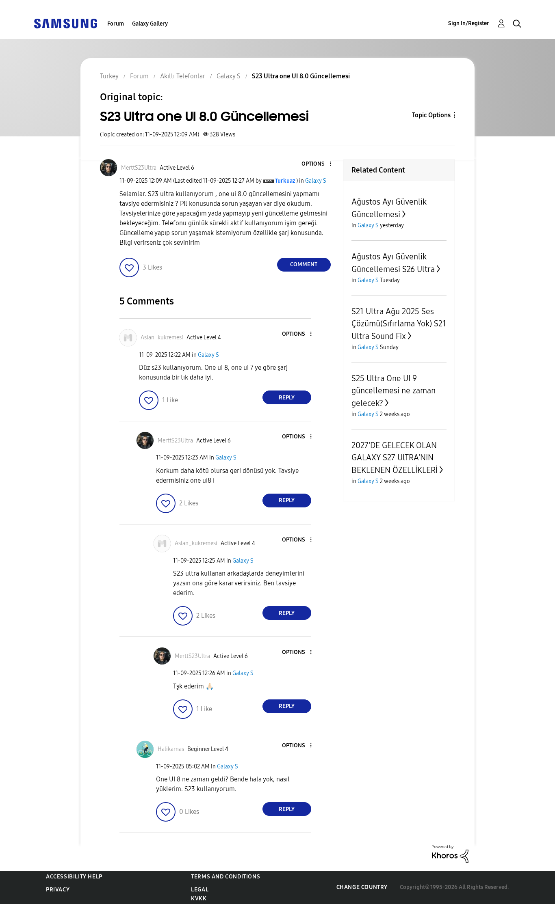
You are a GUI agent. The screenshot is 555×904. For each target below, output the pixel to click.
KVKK (198, 898)
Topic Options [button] (431, 115)
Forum (115, 23)
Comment (303, 264)
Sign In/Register (468, 23)
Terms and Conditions (225, 876)
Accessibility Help (74, 876)
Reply (287, 397)
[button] (316, 164)
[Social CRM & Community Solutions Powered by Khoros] (450, 853)
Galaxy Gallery (150, 23)
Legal (199, 889)
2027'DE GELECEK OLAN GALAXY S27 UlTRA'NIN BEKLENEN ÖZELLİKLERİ (394, 457)
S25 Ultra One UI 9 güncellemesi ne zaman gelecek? (393, 390)
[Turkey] (65, 23)
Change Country (362, 887)
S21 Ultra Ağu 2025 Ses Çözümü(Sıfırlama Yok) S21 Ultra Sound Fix (398, 323)
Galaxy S (315, 180)
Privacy (57, 889)
